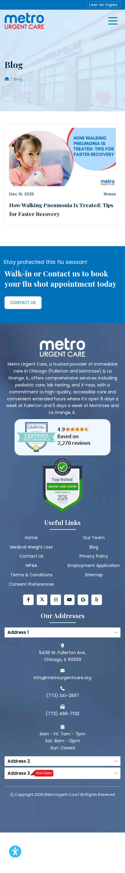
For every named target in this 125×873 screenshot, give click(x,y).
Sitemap (94, 575)
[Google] (83, 599)
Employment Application (94, 565)
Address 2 (19, 761)
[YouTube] (69, 599)
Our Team (94, 538)
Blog (94, 547)
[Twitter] (42, 599)
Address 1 (18, 632)
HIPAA (31, 565)
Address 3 (30, 773)
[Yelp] (96, 599)
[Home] (7, 79)
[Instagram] (55, 599)
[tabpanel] (62, 690)
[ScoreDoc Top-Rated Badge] (62, 485)
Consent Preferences (31, 584)
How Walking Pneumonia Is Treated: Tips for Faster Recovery (61, 209)
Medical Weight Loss (31, 547)
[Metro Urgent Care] (24, 21)
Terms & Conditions (31, 575)
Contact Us (23, 302)
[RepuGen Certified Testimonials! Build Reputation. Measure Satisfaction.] (62, 437)
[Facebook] (28, 599)
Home (31, 538)
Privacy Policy (93, 556)
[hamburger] (112, 20)
